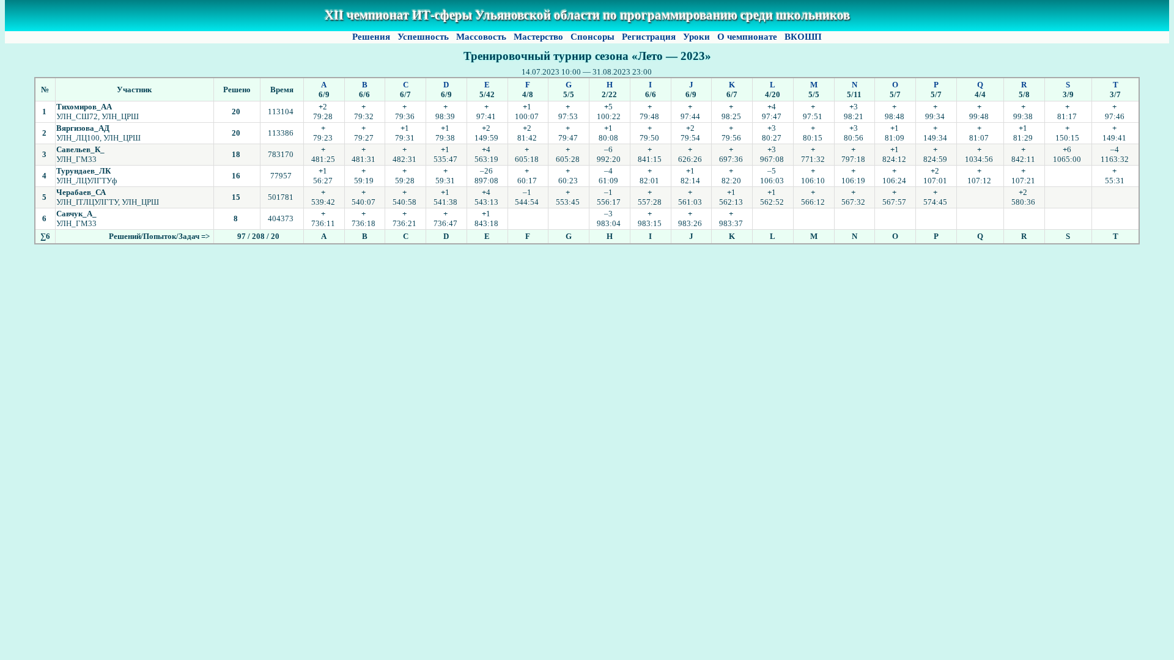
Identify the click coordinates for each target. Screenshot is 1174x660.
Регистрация (648, 37)
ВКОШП (803, 37)
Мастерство (538, 37)
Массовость (481, 37)
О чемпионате (747, 37)
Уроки (696, 37)
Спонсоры (592, 37)
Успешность (423, 37)
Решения (371, 37)
